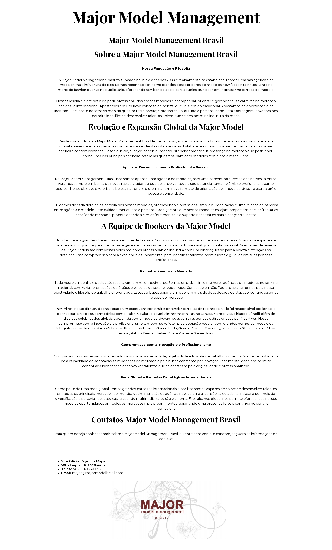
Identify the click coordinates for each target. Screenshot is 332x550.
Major (71, 250)
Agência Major (93, 461)
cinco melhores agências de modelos (227, 283)
